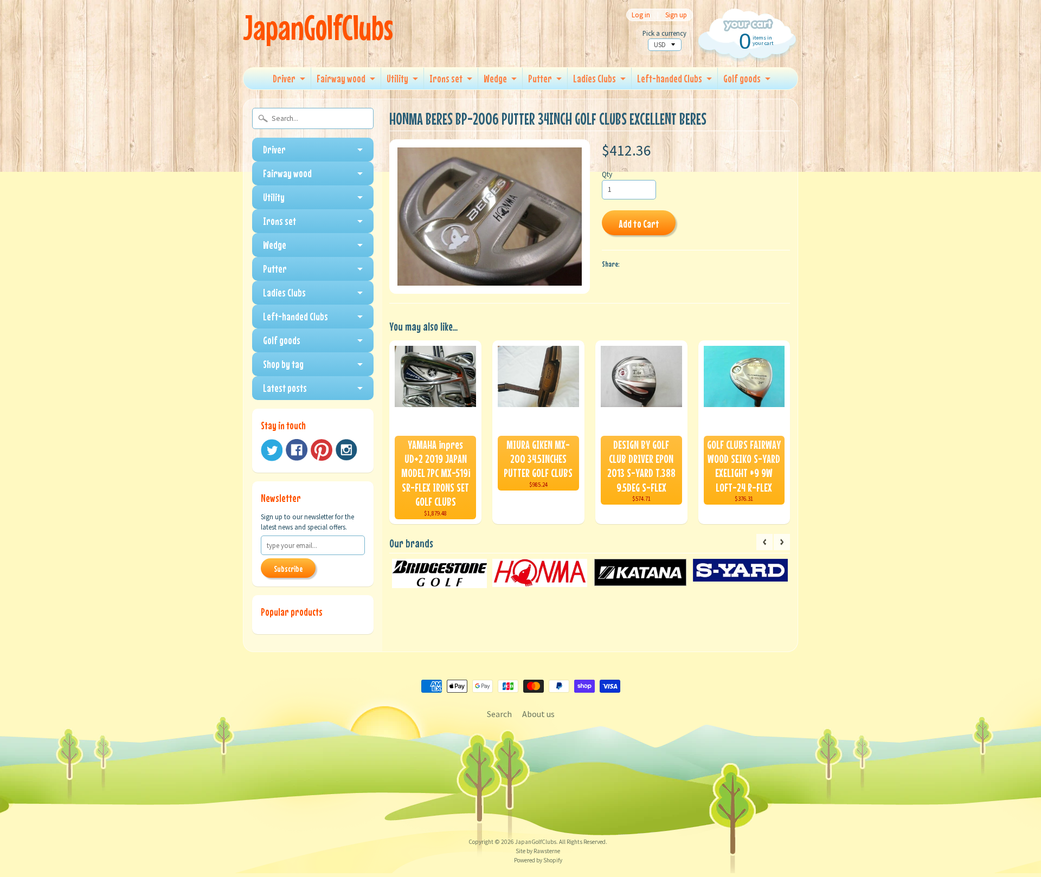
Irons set (445, 78)
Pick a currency (664, 33)
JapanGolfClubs (318, 27)
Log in (641, 14)
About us (538, 713)
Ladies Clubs (594, 78)
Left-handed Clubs (669, 78)
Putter (540, 78)
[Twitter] (271, 450)
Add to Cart (639, 223)
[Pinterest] (321, 450)
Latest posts (285, 388)
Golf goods (742, 78)
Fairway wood (341, 78)
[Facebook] (296, 450)
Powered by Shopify (538, 860)
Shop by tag (283, 364)
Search (499, 713)
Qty (607, 174)
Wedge (495, 78)
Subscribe (288, 568)
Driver (284, 78)
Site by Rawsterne (538, 851)
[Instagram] (346, 450)
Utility (397, 78)
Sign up (676, 14)
